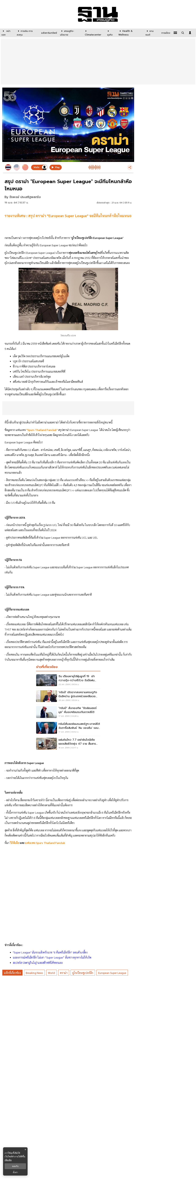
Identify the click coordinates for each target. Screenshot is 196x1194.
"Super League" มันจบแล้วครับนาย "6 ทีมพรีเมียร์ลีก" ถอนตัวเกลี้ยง (50, 952)
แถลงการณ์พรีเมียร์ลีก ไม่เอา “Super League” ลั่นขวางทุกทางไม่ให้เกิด (52, 957)
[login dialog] (190, 32)
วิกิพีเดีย (14, 842)
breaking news (34, 972)
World (51, 972)
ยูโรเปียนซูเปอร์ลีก (82, 972)
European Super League (112, 972)
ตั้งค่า (15, 1172)
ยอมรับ (15, 1166)
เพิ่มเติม (8, 1160)
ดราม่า (63, 972)
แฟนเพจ (30, 842)
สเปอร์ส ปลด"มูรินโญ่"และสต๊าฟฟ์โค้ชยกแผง (38, 962)
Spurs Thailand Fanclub (50, 842)
